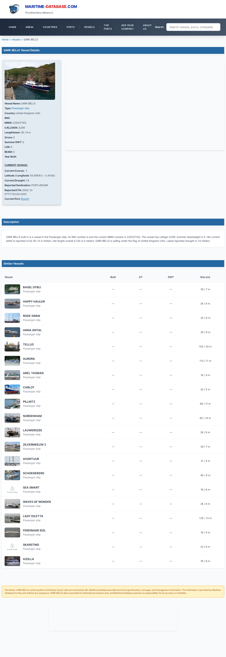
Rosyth (25, 198)
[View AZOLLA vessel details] (12, 561)
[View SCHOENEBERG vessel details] (12, 475)
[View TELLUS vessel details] (12, 346)
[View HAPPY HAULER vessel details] (12, 304)
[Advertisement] (113, 618)
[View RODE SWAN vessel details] (12, 318)
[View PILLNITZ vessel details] (12, 404)
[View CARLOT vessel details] (12, 389)
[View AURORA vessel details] (12, 361)
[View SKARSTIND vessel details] (12, 547)
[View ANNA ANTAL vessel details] (12, 332)
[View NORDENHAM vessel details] (12, 418)
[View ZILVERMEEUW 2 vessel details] (12, 447)
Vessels (16, 39)
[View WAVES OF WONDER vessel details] (12, 504)
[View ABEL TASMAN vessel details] (12, 375)
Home (5, 39)
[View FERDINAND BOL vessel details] (12, 532)
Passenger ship (20, 108)
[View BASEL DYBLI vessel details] (12, 289)
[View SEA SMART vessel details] (12, 490)
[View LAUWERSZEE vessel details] (12, 432)
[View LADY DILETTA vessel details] (12, 518)
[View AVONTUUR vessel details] (12, 461)
